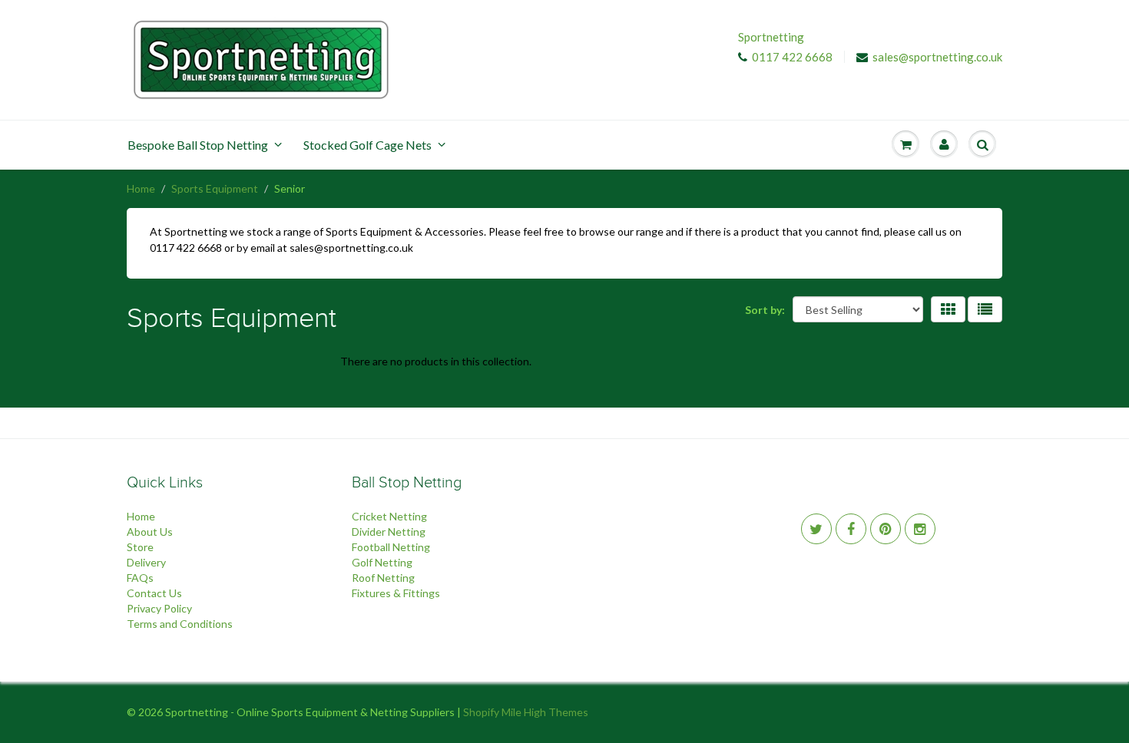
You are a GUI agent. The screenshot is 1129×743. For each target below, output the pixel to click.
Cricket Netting (389, 516)
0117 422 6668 (792, 57)
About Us (150, 531)
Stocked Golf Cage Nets (367, 144)
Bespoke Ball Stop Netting (197, 144)
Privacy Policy (159, 608)
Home (141, 188)
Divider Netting (388, 531)
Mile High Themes (545, 711)
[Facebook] (851, 528)
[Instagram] (920, 528)
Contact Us (154, 592)
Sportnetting (771, 37)
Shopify (481, 711)
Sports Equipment (214, 188)
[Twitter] (816, 528)
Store (140, 546)
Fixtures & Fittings (396, 592)
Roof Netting (383, 577)
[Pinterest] (885, 528)
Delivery (146, 562)
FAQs (140, 577)
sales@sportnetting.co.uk (937, 57)
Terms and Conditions (180, 623)
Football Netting (391, 546)
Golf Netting (382, 562)
